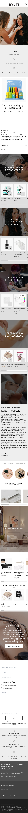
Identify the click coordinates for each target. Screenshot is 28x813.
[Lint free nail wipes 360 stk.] (7, 300)
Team (25, 809)
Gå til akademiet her (14, 646)
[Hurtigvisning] (23, 248)
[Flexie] (7, 244)
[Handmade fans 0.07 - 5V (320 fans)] (20, 244)
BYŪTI (3, 806)
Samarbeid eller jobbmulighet (10, 687)
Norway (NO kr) (7, 803)
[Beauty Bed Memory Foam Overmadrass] (6, 564)
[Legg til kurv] (10, 194)
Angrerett (4, 809)
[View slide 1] (14, 26)
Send (14, 718)
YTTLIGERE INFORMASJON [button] (7, 785)
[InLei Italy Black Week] (14, 389)
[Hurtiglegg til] (10, 360)
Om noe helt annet (7, 688)
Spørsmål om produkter (9, 682)
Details (3, 149)
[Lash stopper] (20, 190)
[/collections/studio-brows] (15, 473)
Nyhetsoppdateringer (14, 809)
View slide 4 (21, 657)
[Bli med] (25, 776)
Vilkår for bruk (20, 807)
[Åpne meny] (3, 4)
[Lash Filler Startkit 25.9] (7, 190)
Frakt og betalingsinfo (8, 807)
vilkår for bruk (22, 723)
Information (4, 145)
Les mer (3, 141)
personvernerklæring (12, 723)
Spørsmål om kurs (7, 684)
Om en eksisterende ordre (9, 685)
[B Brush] (19, 595)
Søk (22, 809)
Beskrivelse (4, 130)
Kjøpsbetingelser (14, 806)
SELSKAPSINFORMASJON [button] (7, 790)
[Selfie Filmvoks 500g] (20, 356)
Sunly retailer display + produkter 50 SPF (14, 106)
